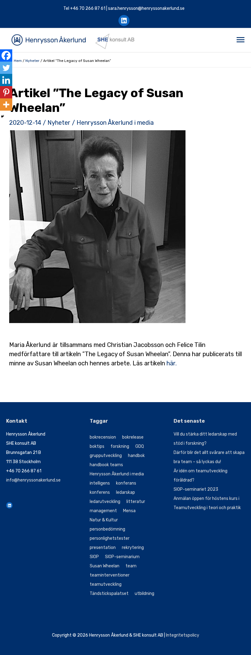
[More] (6, 104)
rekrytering (133, 547)
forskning (120, 446)
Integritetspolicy (182, 635)
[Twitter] (6, 68)
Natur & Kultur (104, 520)
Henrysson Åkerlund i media (115, 122)
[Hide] (2, 116)
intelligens (100, 483)
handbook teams (106, 464)
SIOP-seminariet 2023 (196, 489)
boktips (97, 446)
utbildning (144, 593)
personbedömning (107, 529)
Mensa (129, 510)
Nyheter (32, 61)
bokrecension (103, 437)
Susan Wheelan (104, 566)
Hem (18, 61)
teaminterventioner (109, 575)
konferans (126, 483)
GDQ (139, 446)
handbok (136, 455)
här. (172, 363)
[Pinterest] (6, 92)
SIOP (94, 556)
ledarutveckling (105, 501)
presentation (103, 547)
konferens (100, 492)
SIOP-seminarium (122, 556)
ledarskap (125, 492)
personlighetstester (109, 538)
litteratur (135, 501)
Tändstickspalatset (109, 593)
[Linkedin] (6, 80)
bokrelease (133, 437)
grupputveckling (106, 455)
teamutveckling (106, 584)
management (103, 510)
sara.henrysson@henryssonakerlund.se (146, 8)
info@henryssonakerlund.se (33, 480)
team (131, 566)
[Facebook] (6, 55)
